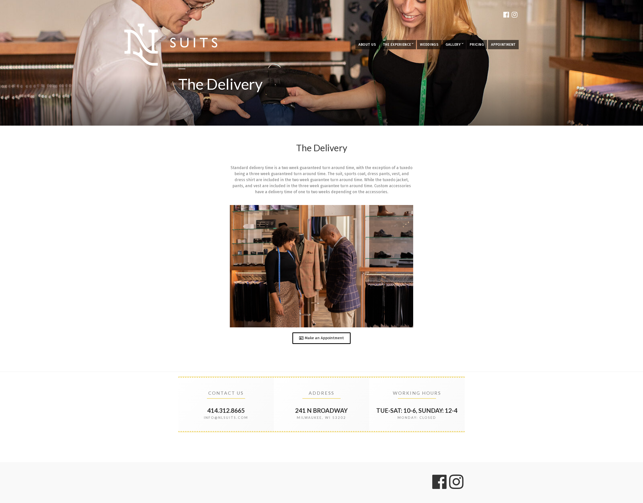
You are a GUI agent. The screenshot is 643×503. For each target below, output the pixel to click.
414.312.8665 (226, 410)
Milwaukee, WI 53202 (321, 418)
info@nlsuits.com (226, 418)
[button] (321, 338)
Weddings (429, 44)
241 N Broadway (321, 410)
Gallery (453, 44)
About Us (367, 44)
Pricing (477, 44)
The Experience (397, 44)
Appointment (503, 44)
